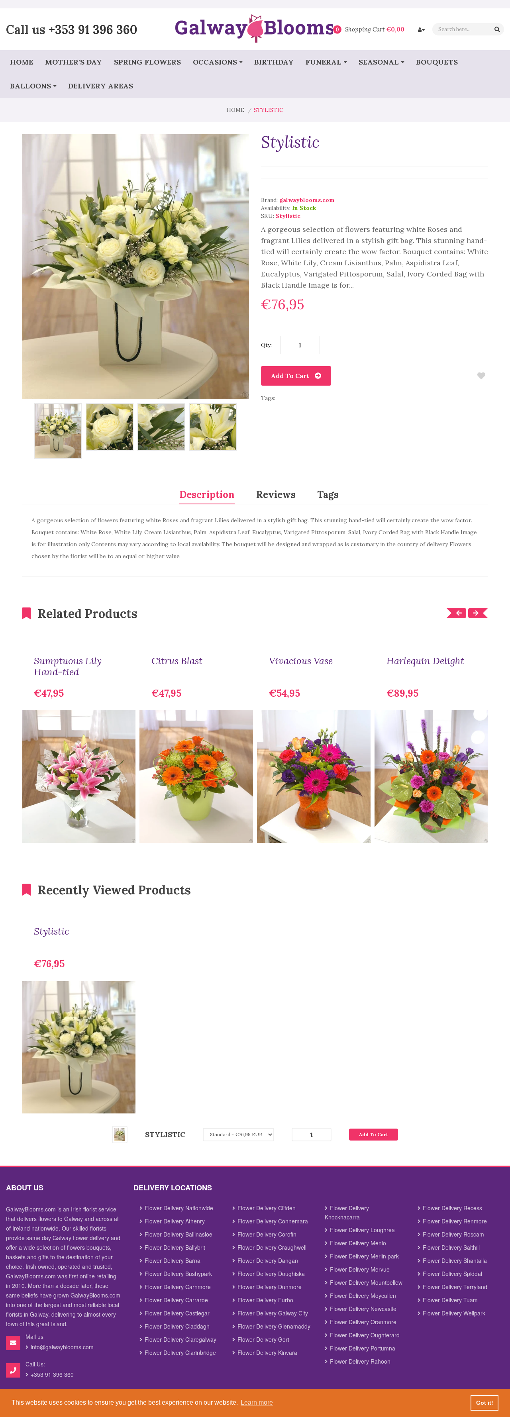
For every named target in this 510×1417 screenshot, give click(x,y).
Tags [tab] (328, 494)
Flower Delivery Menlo (358, 1243)
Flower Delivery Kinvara (267, 1352)
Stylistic (51, 931)
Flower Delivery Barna (172, 1260)
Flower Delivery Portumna (362, 1348)
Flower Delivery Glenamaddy (273, 1326)
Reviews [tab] (276, 494)
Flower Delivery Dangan (267, 1260)
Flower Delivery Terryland (455, 1287)
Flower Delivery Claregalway (180, 1339)
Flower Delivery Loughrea (362, 1230)
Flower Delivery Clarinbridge (180, 1352)
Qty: (266, 345)
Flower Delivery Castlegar (177, 1313)
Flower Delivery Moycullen (363, 1295)
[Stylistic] (58, 430)
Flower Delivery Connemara (272, 1221)
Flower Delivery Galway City (272, 1313)
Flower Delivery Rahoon (360, 1361)
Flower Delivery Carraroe (176, 1300)
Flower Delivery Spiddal (452, 1274)
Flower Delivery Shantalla (455, 1260)
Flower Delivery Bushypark (178, 1274)
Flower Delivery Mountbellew (366, 1282)
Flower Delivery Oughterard (365, 1335)
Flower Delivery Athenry (175, 1221)
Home (235, 110)
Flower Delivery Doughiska (271, 1274)
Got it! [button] (484, 1402)
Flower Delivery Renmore (455, 1221)
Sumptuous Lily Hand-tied (68, 666)
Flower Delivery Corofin (266, 1234)
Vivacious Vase (301, 660)
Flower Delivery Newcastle (363, 1309)
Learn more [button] (257, 1402)
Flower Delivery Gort (263, 1339)
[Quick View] (123, 831)
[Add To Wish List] (481, 376)
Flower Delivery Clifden (266, 1208)
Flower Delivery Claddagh (177, 1326)
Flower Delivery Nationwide (179, 1208)
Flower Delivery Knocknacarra (347, 1212)
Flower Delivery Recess (452, 1208)
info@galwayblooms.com (62, 1347)
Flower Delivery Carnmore (178, 1287)
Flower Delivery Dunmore (269, 1287)
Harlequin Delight (425, 660)
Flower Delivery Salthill (451, 1247)
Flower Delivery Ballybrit (175, 1247)
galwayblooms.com (307, 200)
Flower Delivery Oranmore (363, 1322)
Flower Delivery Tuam (450, 1300)
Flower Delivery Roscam (453, 1234)
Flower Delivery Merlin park (364, 1256)
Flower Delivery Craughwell (271, 1247)
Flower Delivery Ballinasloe (178, 1234)
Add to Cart (290, 376)
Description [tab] (207, 494)
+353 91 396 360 (93, 29)
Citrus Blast (176, 660)
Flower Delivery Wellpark (454, 1313)
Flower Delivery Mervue (360, 1269)
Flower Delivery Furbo (265, 1300)
